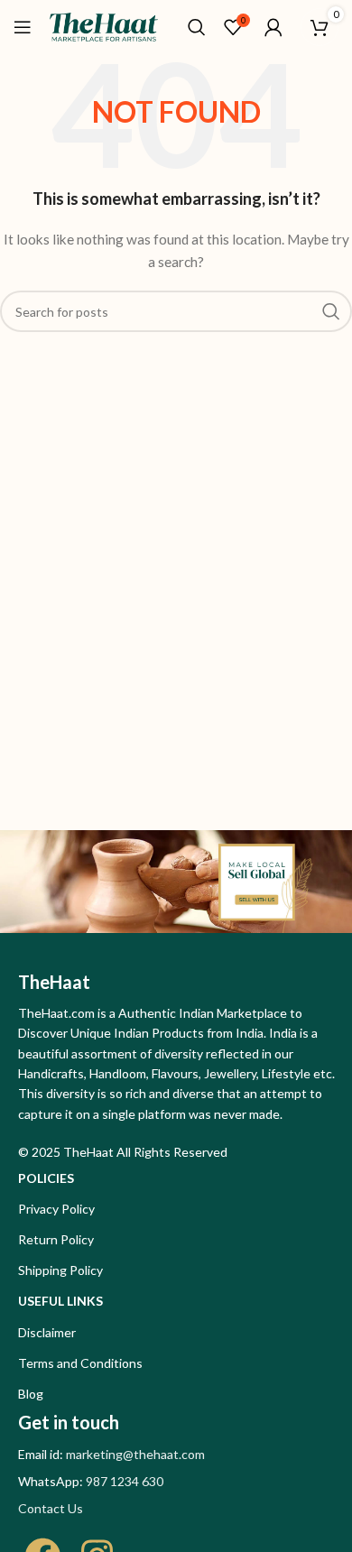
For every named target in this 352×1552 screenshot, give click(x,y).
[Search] (197, 27)
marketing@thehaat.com (135, 1454)
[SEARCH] (331, 311)
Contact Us (50, 1508)
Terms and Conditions (80, 1363)
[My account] (273, 27)
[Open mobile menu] (23, 27)
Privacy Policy (56, 1208)
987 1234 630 (124, 1481)
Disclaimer (47, 1332)
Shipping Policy (60, 1270)
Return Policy (56, 1239)
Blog (30, 1393)
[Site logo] (104, 25)
